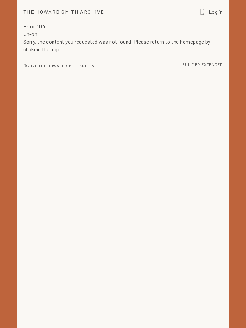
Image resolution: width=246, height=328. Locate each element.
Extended (212, 64)
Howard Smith (63, 12)
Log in (216, 12)
